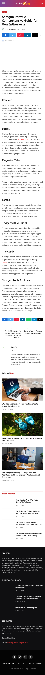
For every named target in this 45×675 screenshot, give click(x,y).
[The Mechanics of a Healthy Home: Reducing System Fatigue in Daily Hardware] (8, 514)
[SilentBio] (22, 3)
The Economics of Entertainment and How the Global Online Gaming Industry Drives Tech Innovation (29, 536)
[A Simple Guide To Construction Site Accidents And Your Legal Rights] (8, 599)
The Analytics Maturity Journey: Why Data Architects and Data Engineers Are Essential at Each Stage (21, 475)
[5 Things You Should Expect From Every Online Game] (8, 588)
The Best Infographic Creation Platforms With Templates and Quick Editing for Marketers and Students (29, 525)
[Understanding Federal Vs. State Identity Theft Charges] (8, 503)
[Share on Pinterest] (20, 35)
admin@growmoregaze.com (17, 643)
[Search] (42, 3)
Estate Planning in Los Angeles (26, 608)
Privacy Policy (8, 663)
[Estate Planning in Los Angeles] (8, 610)
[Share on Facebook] (5, 35)
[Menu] (3, 3)
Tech (4, 12)
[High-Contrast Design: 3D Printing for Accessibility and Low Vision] (22, 424)
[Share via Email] (35, 35)
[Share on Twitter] (12, 35)
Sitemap (39, 663)
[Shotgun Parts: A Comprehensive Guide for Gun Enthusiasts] (22, 53)
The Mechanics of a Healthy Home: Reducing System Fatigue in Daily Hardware (28, 513)
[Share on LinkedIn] (27, 35)
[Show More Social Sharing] (41, 35)
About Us (30, 663)
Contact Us (20, 663)
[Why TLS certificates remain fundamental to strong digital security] (22, 389)
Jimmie (10, 29)
